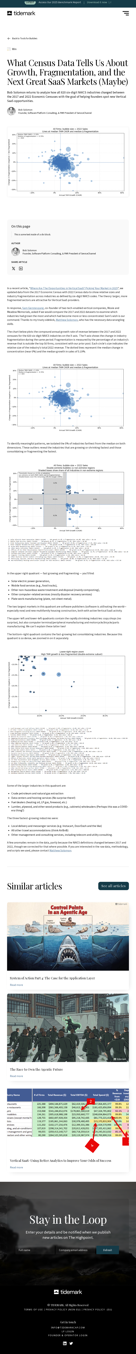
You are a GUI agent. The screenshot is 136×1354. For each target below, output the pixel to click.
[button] (126, 13)
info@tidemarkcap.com (68, 1327)
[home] (21, 13)
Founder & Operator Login (68, 1335)
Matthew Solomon (67, 319)
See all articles (113, 886)
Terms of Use (33, 1309)
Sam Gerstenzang (33, 308)
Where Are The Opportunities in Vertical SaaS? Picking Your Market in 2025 (74, 288)
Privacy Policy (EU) (98, 1309)
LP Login (68, 1331)
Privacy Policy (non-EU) (63, 1309)
